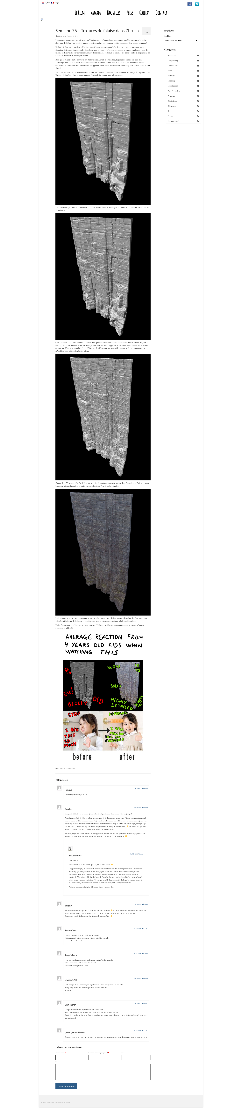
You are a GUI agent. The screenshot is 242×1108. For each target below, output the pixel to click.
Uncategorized (173, 121)
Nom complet (60, 1053)
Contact (161, 12)
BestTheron (70, 1004)
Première (171, 96)
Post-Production (174, 91)
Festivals (171, 76)
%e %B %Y (137, 788)
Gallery (144, 12)
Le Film (80, 12)
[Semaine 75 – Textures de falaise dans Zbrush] (103, 141)
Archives (167, 36)
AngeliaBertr (71, 955)
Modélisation (173, 86)
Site (123, 1053)
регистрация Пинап (75, 1032)
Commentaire (60, 1062)
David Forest (75, 855)
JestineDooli (71, 930)
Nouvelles (113, 12)
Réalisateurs (172, 101)
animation (62, 768)
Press (130, 12)
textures (72, 768)
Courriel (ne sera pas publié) (99, 1053)
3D (58, 768)
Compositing (173, 61)
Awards (96, 12)
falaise (68, 768)
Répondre (145, 788)
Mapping (171, 81)
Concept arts (172, 66)
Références (172, 106)
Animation (172, 56)
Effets (170, 71)
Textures (69, 36)
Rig (169, 111)
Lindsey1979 (71, 980)
